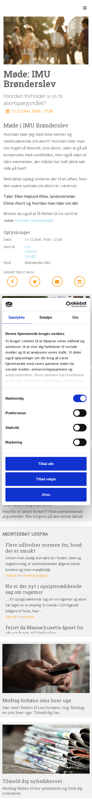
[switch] (80, 413)
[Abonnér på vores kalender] (79, 281)
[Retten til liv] (16, 7)
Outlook (31, 251)
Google (30, 256)
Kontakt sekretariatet (34, 220)
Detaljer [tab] (46, 317)
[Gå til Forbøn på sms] (46, 668)
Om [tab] (75, 317)
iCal (27, 247)
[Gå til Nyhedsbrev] (46, 749)
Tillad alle (46, 463)
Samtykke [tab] (16, 317)
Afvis (46, 494)
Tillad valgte (46, 479)
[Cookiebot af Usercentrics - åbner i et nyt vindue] (66, 304)
